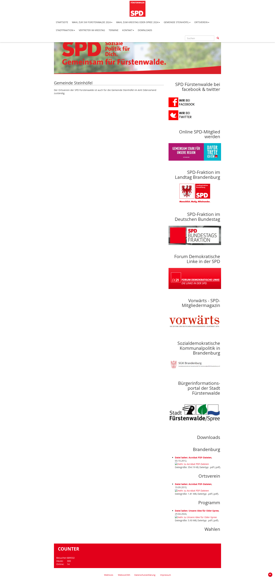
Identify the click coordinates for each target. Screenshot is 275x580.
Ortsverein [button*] (201, 22)
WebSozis (108, 575)
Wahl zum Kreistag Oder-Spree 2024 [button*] (137, 22)
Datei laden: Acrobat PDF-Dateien (193, 457)
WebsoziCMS (124, 575)
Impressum (165, 575)
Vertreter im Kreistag (92, 30)
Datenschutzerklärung (144, 575)
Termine (113, 30)
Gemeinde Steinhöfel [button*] (176, 22)
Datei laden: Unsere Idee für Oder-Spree (197, 510)
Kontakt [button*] (127, 30)
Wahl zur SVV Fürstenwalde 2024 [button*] (91, 22)
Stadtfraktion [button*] (64, 30)
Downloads (145, 30)
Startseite (62, 22)
